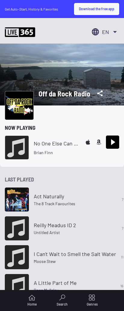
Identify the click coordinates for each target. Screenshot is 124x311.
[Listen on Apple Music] (87, 142)
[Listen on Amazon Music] (98, 142)
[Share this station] (100, 93)
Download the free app (96, 9)
